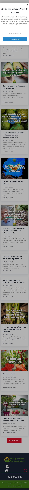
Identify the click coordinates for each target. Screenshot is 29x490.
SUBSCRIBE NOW (15, 39)
